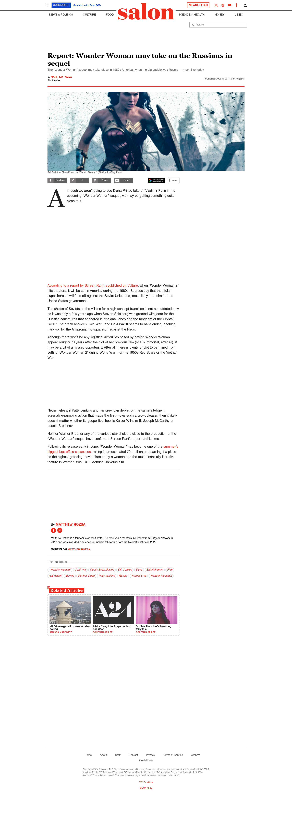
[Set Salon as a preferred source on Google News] (156, 180)
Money (220, 15)
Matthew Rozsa (61, 77)
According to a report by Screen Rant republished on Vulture (92, 285)
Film (169, 570)
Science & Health (191, 15)
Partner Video (86, 576)
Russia (123, 576)
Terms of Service (173, 755)
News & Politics (61, 15)
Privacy (150, 755)
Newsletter (198, 5)
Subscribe (61, 5)
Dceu (139, 570)
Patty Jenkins (107, 576)
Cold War (80, 570)
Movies (69, 576)
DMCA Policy (146, 788)
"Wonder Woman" (60, 570)
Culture (89, 15)
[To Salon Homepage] (146, 11)
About (103, 755)
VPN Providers (146, 782)
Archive (195, 755)
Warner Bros (138, 576)
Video (239, 15)
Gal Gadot (55, 576)
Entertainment (154, 570)
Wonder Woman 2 (161, 576)
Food (110, 15)
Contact (133, 755)
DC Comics (125, 570)
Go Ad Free (146, 760)
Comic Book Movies (102, 570)
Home (88, 755)
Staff (117, 755)
